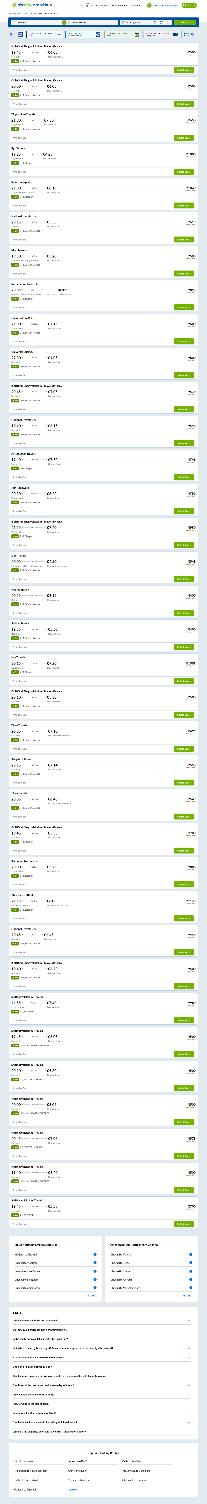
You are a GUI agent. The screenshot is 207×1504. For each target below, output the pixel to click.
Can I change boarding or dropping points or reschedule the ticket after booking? (59, 1376)
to (23, 1461)
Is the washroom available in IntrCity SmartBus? (40, 1339)
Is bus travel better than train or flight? (35, 1413)
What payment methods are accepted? (35, 1320)
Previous (10, 34)
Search (185, 22)
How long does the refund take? (31, 1404)
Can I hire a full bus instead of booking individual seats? (45, 1422)
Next (191, 34)
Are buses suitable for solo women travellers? (39, 1357)
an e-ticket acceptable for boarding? (33, 1394)
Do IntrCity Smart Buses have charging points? (40, 1330)
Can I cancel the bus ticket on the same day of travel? (43, 1385)
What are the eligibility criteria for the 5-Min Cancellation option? (49, 1431)
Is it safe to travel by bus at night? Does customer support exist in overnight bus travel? (63, 1348)
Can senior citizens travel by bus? (32, 1367)
